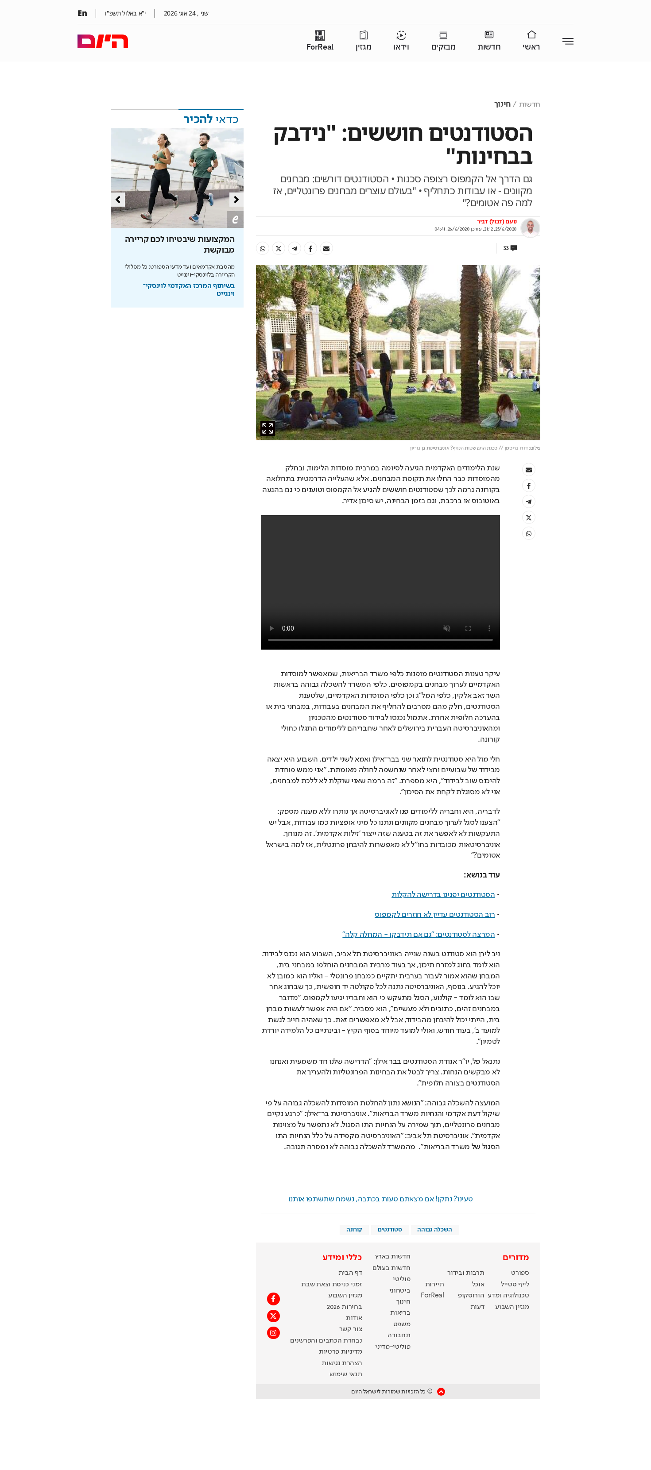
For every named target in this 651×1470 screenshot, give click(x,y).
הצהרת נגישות (342, 1363)
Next (236, 199)
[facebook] (310, 248)
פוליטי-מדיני (392, 1347)
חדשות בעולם (391, 1268)
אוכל (478, 1284)
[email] (326, 248)
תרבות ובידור (465, 1273)
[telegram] (294, 248)
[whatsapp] (262, 248)
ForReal (319, 47)
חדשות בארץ (393, 1256)
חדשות (489, 47)
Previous (118, 199)
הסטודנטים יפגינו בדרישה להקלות (443, 895)
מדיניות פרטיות (340, 1351)
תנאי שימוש (345, 1374)
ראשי (531, 47)
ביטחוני (400, 1290)
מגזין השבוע (512, 1307)
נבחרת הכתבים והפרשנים (326, 1340)
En (82, 13)
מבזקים (443, 47)
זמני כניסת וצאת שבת (331, 1284)
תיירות (434, 1284)
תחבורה (399, 1335)
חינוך (502, 104)
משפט (402, 1324)
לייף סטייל (515, 1284)
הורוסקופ (471, 1295)
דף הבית (350, 1273)
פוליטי (401, 1279)
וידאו (401, 47)
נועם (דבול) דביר (497, 222)
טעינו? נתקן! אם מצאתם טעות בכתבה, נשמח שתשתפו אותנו (380, 1199)
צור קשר (350, 1329)
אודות (354, 1318)
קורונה (354, 1230)
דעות (477, 1307)
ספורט (520, 1273)
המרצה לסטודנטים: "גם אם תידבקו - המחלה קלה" (418, 935)
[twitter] (278, 248)
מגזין (363, 47)
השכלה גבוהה (434, 1230)
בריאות (400, 1312)
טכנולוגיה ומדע (508, 1295)
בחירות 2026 (344, 1307)
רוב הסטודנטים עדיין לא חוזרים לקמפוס (435, 915)
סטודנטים (390, 1230)
